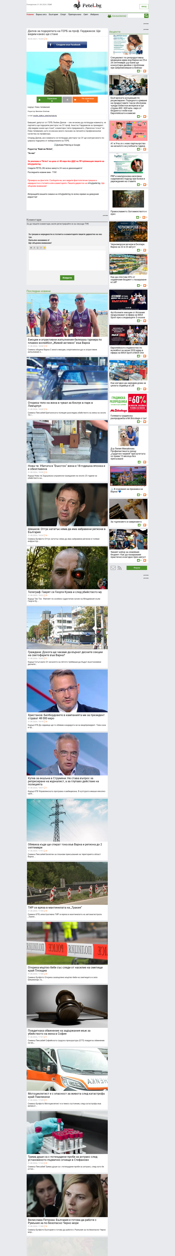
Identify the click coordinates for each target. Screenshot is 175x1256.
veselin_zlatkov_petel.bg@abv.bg (45, 116)
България (53, 14)
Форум (137, 568)
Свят (86, 14)
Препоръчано (74, 14)
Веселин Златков (42, 111)
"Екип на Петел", (45, 149)
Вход (144, 7)
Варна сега (41, 14)
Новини (30, 14)
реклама (145, 23)
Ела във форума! (119, 16)
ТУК (87, 224)
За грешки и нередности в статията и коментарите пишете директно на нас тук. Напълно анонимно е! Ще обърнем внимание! (65, 238)
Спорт (63, 14)
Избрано (94, 14)
